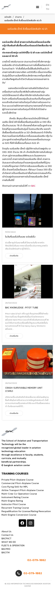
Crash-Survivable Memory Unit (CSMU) (24, 389)
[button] (37, 6)
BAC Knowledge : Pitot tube (21, 307)
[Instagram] (30, 523)
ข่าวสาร (18, 17)
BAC (33, 186)
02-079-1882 (36, 560)
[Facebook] (22, 523)
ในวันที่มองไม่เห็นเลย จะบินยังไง (20, 236)
